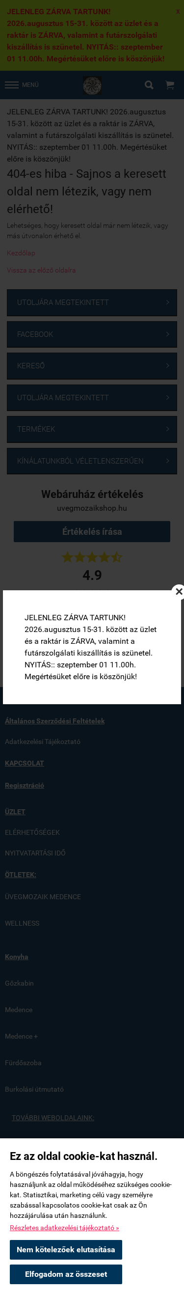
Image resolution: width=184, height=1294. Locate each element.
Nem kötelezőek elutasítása (66, 1249)
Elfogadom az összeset (66, 1274)
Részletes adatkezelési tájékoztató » (64, 1228)
